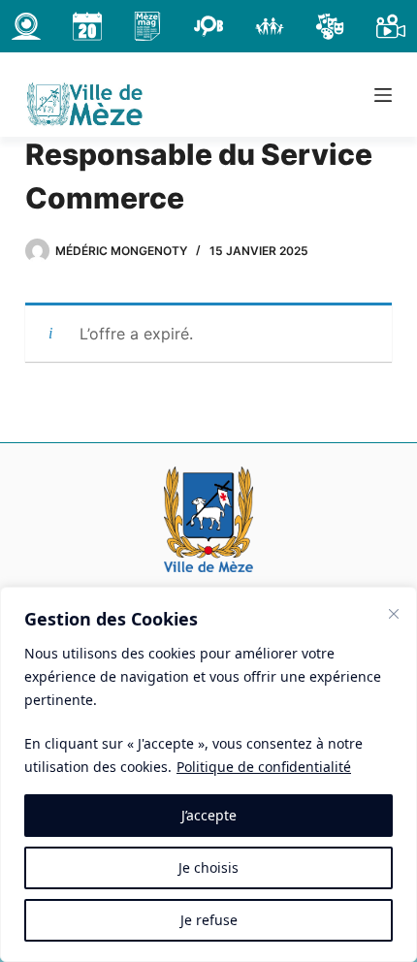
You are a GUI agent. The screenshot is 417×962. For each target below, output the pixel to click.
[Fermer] (393, 614)
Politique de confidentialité (263, 766)
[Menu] (383, 95)
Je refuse (209, 920)
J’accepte (209, 815)
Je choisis (208, 867)
